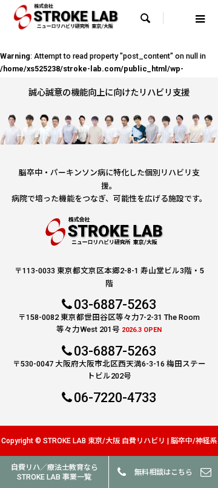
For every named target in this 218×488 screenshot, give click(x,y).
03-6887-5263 (115, 304)
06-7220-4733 (115, 397)
